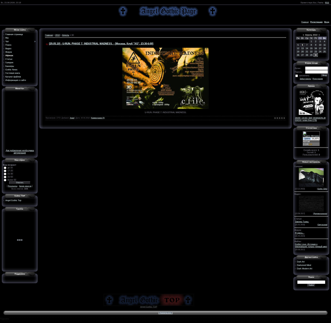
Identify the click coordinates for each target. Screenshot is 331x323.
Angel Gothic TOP (148, 307)
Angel (72, 118)
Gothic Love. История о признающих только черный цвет (311, 245)
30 (316, 55)
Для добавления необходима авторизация (20, 151)
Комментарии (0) (98, 118)
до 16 (10, 167)
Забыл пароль (305, 79)
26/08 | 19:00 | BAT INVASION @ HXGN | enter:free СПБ (310, 119)
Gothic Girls (322, 189)
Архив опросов (25, 186)
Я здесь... (299, 233)
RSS (327, 3)
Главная (305, 22)
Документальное (320, 214)
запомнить (304, 75)
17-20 (10, 170)
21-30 (10, 174)
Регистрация (318, 79)
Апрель (65, 35)
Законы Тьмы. (302, 221)
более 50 (11, 180)
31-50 (10, 177)
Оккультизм (322, 225)
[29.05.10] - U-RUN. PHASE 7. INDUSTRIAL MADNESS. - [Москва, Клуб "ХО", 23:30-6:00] (101, 43)
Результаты (12, 186)
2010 (57, 35)
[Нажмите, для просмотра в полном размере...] (165, 78)
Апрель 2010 (311, 35)
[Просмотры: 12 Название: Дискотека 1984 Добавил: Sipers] (311, 203)
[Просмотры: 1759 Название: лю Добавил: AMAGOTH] (311, 177)
